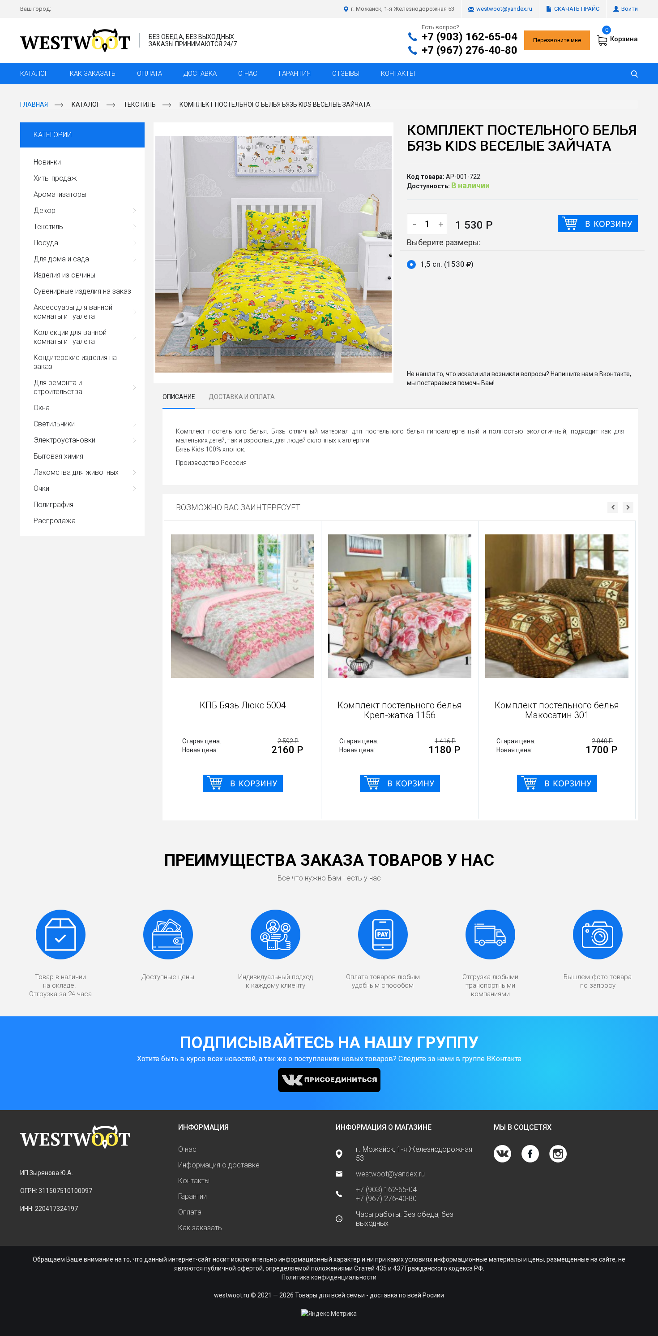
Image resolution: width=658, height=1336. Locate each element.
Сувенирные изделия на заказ (82, 291)
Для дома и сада (61, 259)
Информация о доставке (219, 1165)
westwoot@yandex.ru (504, 8)
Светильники (54, 424)
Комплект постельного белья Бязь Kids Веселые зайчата (275, 104)
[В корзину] (598, 223)
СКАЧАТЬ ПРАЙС (576, 8)
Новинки (47, 162)
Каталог (34, 73)
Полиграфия (53, 504)
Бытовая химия (58, 456)
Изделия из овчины (64, 275)
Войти (629, 8)
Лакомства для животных (76, 472)
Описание (178, 396)
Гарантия (295, 73)
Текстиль (140, 104)
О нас (247, 73)
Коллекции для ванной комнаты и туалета (70, 337)
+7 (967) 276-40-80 (469, 50)
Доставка (200, 73)
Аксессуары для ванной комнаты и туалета (73, 312)
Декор (45, 210)
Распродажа (55, 520)
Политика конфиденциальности (329, 1277)
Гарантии (192, 1196)
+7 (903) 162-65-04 (469, 36)
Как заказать (92, 73)
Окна (42, 407)
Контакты (398, 73)
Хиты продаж (55, 178)
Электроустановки (64, 440)
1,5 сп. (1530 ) (447, 264)
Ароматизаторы (60, 194)
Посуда (46, 243)
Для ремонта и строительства (58, 387)
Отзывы (345, 73)
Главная (34, 104)
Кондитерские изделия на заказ (75, 362)
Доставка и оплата (242, 396)
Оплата (149, 73)
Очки (41, 488)
